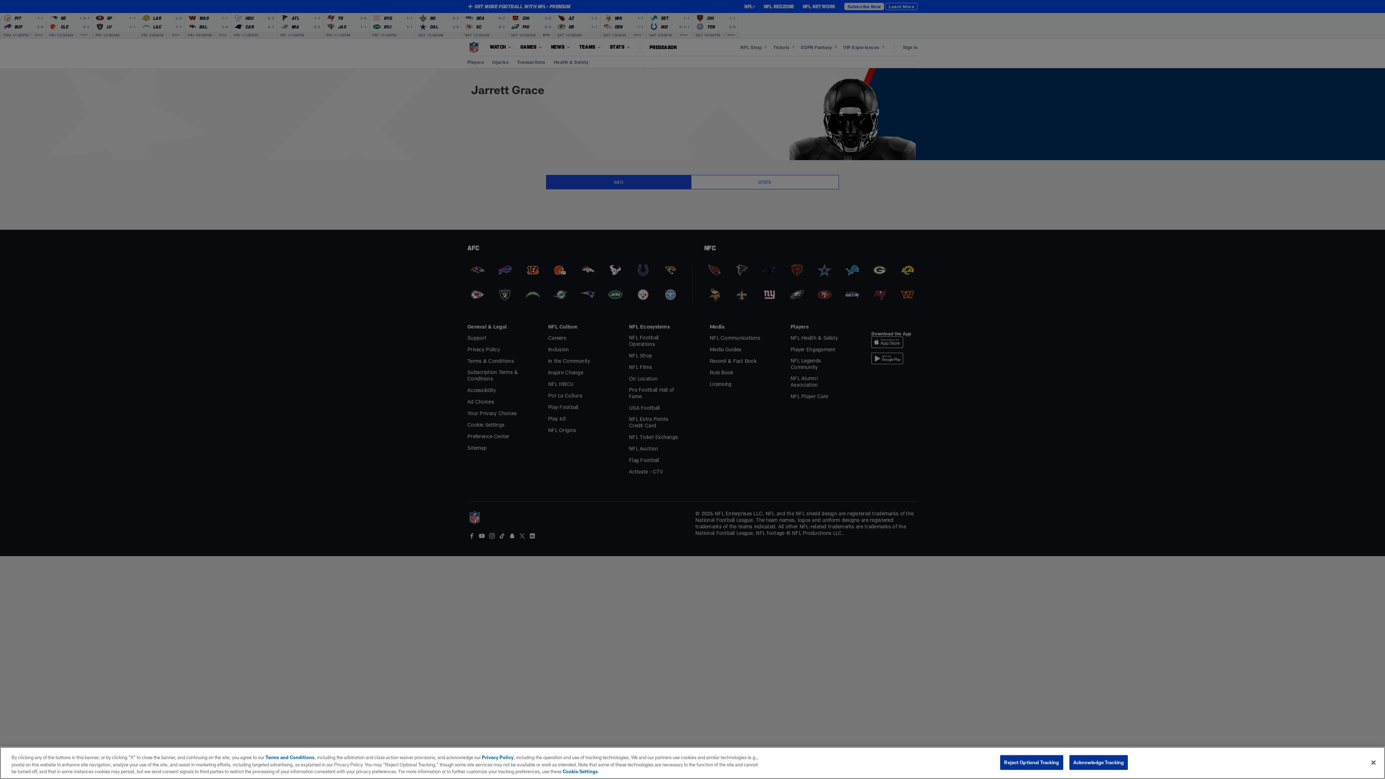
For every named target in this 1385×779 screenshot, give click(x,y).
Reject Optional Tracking (1031, 762)
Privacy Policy (498, 757)
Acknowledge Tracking (1098, 762)
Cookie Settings (580, 771)
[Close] (1373, 762)
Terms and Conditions (290, 757)
